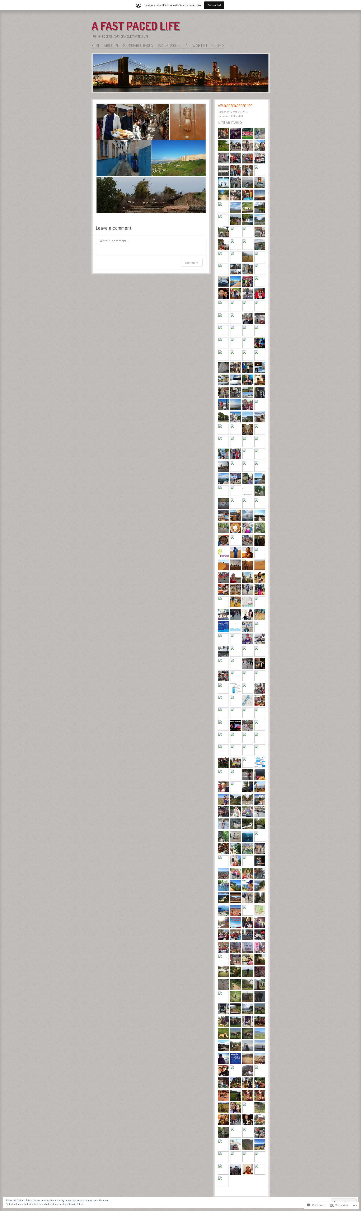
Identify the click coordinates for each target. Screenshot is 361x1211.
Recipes (217, 45)
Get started (214, 5)
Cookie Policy (76, 1204)
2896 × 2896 (236, 116)
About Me (111, 45)
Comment (191, 262)
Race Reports (168, 45)
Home (96, 45)
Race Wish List (195, 45)
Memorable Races (138, 45)
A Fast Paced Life (136, 26)
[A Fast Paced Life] (181, 74)
